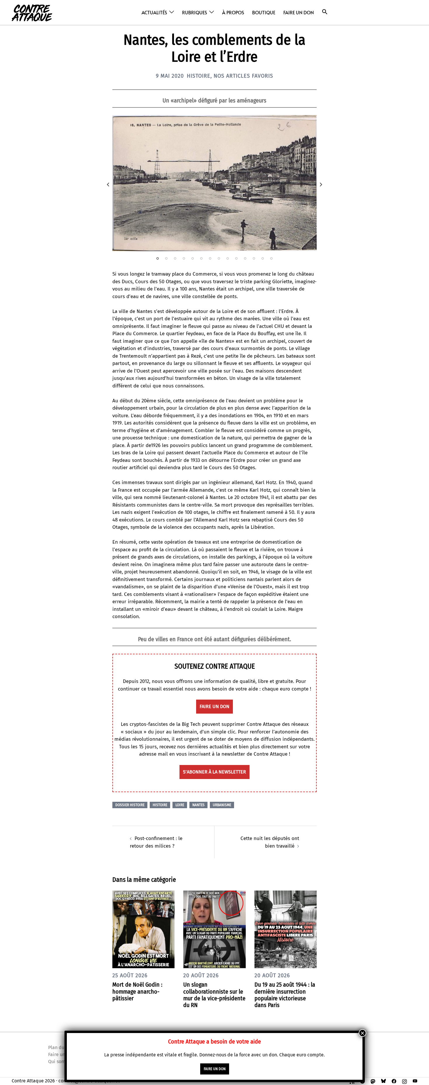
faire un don (214, 706)
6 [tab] (201, 258)
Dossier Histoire (129, 805)
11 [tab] (245, 258)
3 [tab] (175, 258)
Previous (108, 184)
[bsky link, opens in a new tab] (383, 1081)
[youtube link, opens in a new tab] (415, 1081)
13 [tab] (263, 258)
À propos (233, 12)
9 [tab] (228, 258)
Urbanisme (222, 805)
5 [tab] (193, 258)
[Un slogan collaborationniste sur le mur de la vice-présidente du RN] (214, 929)
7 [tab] (210, 258)
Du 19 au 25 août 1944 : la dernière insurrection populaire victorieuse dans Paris (284, 995)
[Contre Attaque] (32, 12)
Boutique (263, 12)
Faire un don (298, 12)
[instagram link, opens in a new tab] (404, 1081)
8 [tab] (219, 258)
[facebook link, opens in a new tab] (394, 1081)
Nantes (198, 805)
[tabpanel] (214, 183)
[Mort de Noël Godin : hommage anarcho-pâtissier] (143, 929)
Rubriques (194, 12)
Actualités (154, 12)
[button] (325, 12)
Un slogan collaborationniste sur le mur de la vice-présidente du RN (214, 995)
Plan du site (60, 1047)
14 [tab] (271, 258)
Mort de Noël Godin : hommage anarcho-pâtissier (137, 991)
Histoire (198, 76)
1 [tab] (158, 258)
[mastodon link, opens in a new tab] (373, 1081)
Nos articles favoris (243, 76)
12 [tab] (254, 258)
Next (321, 184)
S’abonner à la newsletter (214, 772)
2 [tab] (166, 258)
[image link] (214, 183)
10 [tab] (236, 258)
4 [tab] (184, 258)
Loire (179, 805)
